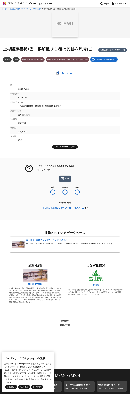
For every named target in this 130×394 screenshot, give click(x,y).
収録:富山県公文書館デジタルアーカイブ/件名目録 (67, 59)
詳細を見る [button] (24, 387)
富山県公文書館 (35, 284)
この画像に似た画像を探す (105, 59)
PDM (66, 178)
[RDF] (58, 73)
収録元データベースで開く (111, 50)
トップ (4, 9)
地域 (16, 59)
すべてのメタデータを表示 (65, 147)
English (106, 4)
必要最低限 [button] (11, 387)
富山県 (96, 285)
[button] (119, 3)
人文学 (7, 59)
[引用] (63, 73)
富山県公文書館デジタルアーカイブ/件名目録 (25, 9)
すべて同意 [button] (37, 387)
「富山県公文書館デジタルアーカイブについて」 (63, 208)
